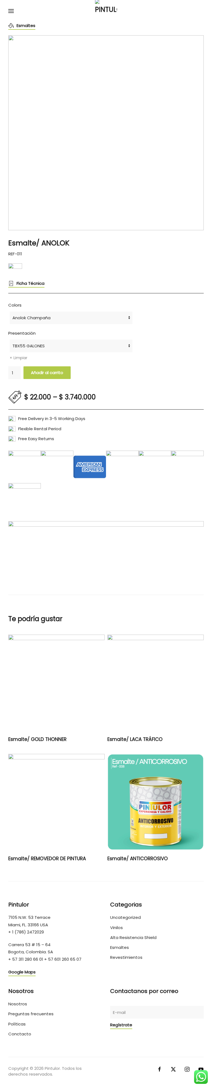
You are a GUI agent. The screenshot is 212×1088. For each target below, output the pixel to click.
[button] (11, 11)
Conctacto (19, 1034)
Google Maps (22, 972)
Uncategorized (125, 917)
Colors (15, 305)
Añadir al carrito (47, 372)
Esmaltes (26, 25)
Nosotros (17, 1004)
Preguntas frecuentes (31, 1014)
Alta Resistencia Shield (133, 937)
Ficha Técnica (30, 283)
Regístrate (121, 1025)
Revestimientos (126, 957)
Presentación (22, 333)
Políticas (17, 1024)
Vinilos (116, 927)
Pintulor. (53, 1068)
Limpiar (20, 358)
